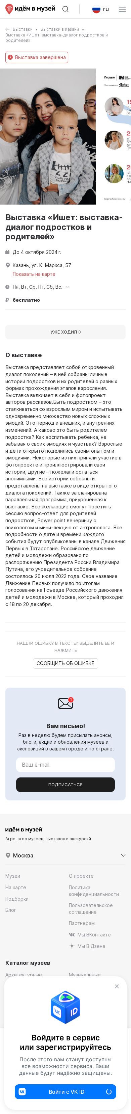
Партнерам (82, 923)
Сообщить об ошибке (65, 663)
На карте (15, 887)
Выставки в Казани (60, 29)
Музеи (12, 876)
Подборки (17, 899)
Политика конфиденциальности (94, 890)
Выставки (23, 29)
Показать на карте (34, 274)
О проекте (81, 876)
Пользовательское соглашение (91, 908)
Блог (10, 910)
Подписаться (65, 784)
